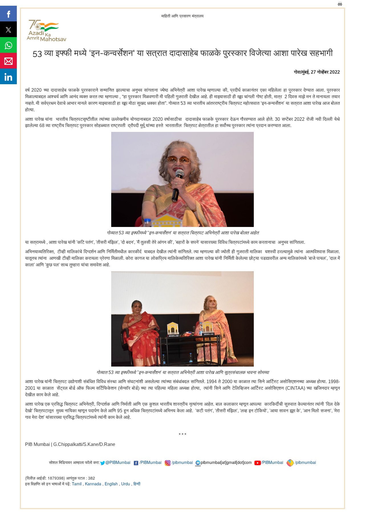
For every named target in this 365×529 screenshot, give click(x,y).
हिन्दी (136, 483)
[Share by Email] (8, 61)
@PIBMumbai (118, 462)
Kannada (93, 483)
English (112, 483)
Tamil (77, 483)
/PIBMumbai (272, 462)
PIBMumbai (151, 462)
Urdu (126, 483)
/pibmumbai (182, 462)
